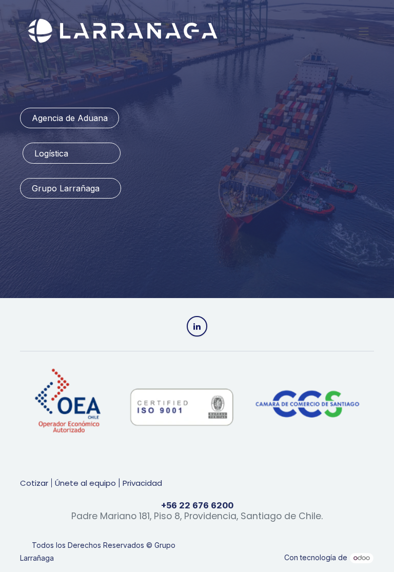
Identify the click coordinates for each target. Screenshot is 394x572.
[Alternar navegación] (363, 31)
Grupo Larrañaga (71, 188)
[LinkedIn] (197, 326)
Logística (71, 153)
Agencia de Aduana (70, 118)
